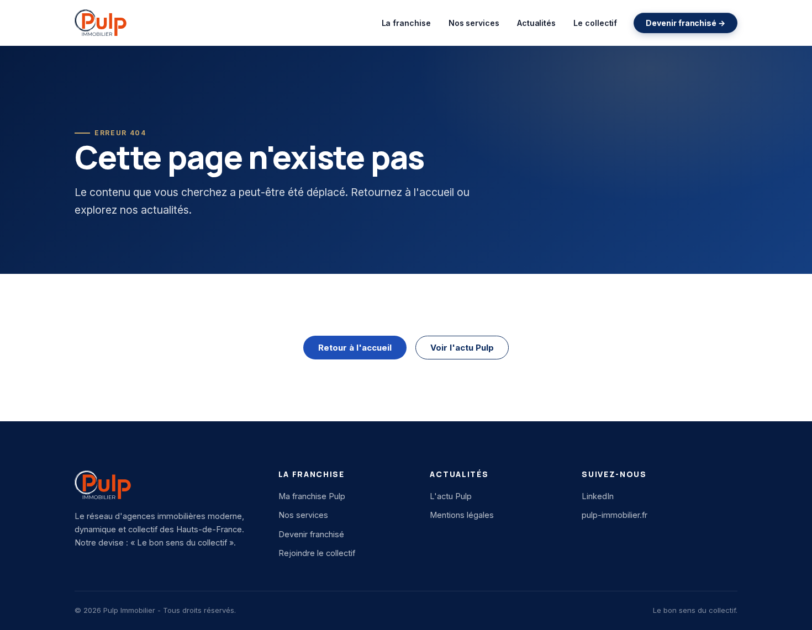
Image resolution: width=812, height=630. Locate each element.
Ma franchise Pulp (311, 496)
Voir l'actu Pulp (462, 347)
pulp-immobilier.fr (614, 515)
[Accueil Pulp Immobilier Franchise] (100, 22)
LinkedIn (598, 496)
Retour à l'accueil (355, 347)
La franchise (406, 23)
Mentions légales (462, 515)
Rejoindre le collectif (316, 553)
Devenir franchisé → (685, 23)
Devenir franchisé (311, 534)
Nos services (474, 23)
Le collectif (595, 23)
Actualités (536, 23)
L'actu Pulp (451, 496)
